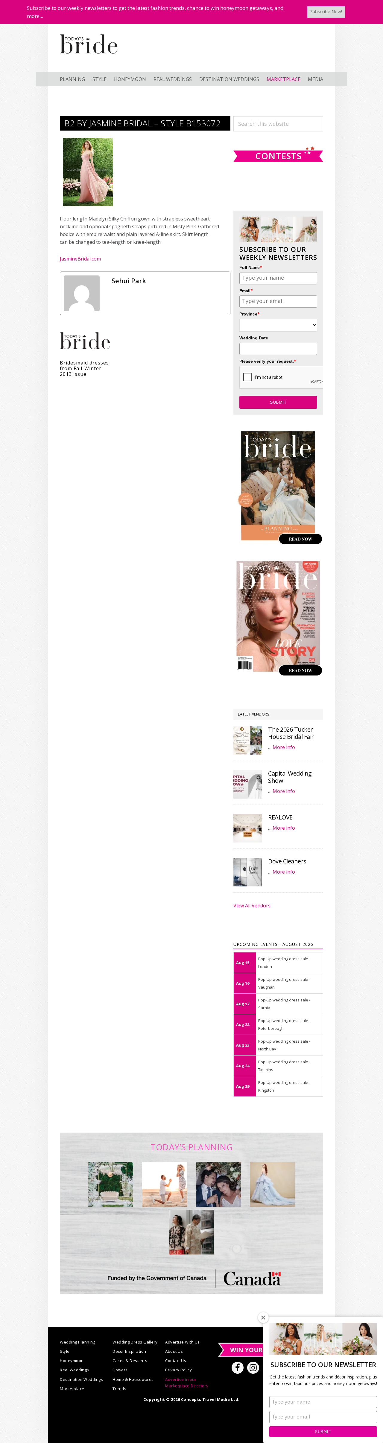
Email (246, 290)
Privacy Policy (178, 1369)
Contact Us (175, 1360)
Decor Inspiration (129, 1351)
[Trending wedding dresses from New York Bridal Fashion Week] (272, 1184)
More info (284, 747)
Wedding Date (253, 338)
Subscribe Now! (326, 11)
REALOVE (280, 817)
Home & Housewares (133, 1379)
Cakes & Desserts (130, 1360)
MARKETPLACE (283, 79)
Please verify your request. (267, 361)
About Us (174, 1351)
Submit (323, 1431)
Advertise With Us (182, 1342)
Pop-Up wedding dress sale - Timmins (284, 1065)
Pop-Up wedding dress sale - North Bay (284, 1045)
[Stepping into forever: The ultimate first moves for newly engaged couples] (165, 1184)
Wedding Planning (77, 1342)
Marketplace (72, 1388)
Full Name (250, 267)
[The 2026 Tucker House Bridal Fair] (247, 740)
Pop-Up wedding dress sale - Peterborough (284, 1024)
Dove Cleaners (287, 861)
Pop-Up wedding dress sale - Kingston (284, 1086)
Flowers (120, 1369)
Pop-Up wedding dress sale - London (284, 962)
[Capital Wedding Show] (247, 784)
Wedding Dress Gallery (135, 1342)
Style (65, 1351)
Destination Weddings (81, 1379)
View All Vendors (251, 905)
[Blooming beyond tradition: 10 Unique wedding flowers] (218, 1184)
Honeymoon (72, 1360)
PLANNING (72, 79)
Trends (119, 1388)
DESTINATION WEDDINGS (229, 79)
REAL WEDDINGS (172, 79)
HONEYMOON (130, 79)
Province (249, 314)
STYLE (99, 79)
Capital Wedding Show (290, 777)
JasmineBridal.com (80, 258)
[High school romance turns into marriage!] (191, 1232)
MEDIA (315, 79)
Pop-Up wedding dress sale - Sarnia (284, 1003)
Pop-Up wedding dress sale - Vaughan (284, 983)
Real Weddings (74, 1369)
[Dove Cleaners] (247, 872)
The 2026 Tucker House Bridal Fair (291, 733)
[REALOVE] (247, 828)
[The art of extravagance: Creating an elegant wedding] (111, 1184)
